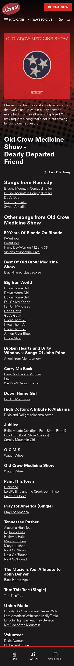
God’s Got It (12, 311)
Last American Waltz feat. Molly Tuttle (31, 616)
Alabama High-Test (17, 528)
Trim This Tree (13, 596)
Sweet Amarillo (15, 202)
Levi (7, 379)
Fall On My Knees (17, 302)
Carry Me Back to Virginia (22, 374)
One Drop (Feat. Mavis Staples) (26, 435)
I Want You (11, 238)
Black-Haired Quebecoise (22, 272)
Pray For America (16, 512)
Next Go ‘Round (16, 555)
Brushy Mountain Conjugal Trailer (28, 188)
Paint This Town (15, 496)
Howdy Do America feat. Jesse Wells (31, 611)
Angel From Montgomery (22, 359)
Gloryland (11, 487)
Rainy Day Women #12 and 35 (26, 247)
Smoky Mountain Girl (19, 440)
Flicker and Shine (16, 645)
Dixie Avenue (14, 641)
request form (33, 123)
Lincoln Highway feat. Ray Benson (29, 620)
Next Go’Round (15, 559)
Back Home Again (17, 580)
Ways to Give (42, 19)
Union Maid (12, 338)
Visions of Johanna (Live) (22, 252)
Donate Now (58, 7)
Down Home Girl (16, 288)
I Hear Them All (15, 320)
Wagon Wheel (14, 455)
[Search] (68, 19)
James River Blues (17, 334)
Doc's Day (11, 198)
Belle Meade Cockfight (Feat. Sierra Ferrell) (35, 431)
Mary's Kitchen (15, 541)
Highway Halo (14, 532)
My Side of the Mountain (22, 625)
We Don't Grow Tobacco (21, 383)
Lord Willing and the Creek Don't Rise (31, 491)
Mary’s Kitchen (14, 546)
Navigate (16, 19)
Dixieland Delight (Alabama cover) (28, 415)
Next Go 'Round (16, 550)
